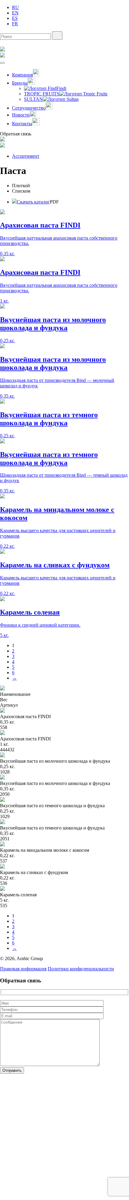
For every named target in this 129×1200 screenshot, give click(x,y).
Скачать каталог (33, 201)
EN (15, 12)
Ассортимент (25, 156)
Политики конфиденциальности (81, 968)
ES (15, 18)
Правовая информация (23, 968)
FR (15, 23)
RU (15, 7)
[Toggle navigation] (2, 63)
